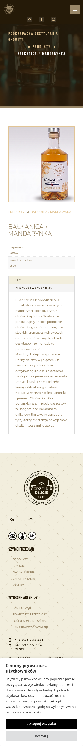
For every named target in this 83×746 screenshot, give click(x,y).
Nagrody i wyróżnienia (33, 287)
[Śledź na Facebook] (41, 19)
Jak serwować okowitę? (30, 627)
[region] (41, 702)
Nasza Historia (24, 572)
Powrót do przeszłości (30, 614)
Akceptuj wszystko (41, 723)
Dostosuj (41, 736)
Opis (18, 280)
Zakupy (18, 585)
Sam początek (23, 608)
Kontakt (19, 566)
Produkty (20, 559)
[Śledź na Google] (29, 19)
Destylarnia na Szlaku (30, 621)
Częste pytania (24, 579)
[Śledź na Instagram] (53, 19)
